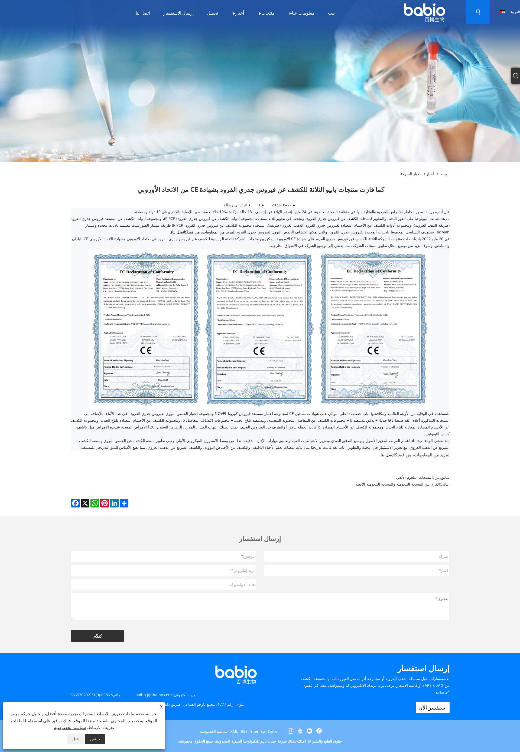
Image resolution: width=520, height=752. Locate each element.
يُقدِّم (97, 636)
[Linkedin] (309, 731)
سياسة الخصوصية (214, 731)
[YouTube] (300, 731)
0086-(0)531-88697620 (90, 694)
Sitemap (257, 731)
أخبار (430, 173)
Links (272, 731)
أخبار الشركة (410, 173)
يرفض (95, 738)
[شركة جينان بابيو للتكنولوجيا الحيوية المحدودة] (424, 11)
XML (234, 731)
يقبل (75, 738)
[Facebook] (319, 731)
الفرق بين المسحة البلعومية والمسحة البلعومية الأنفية (398, 484)
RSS (244, 731)
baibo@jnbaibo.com (153, 694)
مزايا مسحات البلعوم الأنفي (418, 477)
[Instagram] (290, 731)
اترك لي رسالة (235, 204)
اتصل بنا (388, 455)
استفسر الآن (432, 707)
